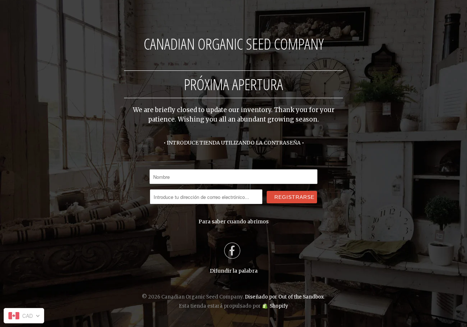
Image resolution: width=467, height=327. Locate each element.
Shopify (279, 306)
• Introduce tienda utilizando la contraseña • (233, 142)
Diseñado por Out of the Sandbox (284, 297)
